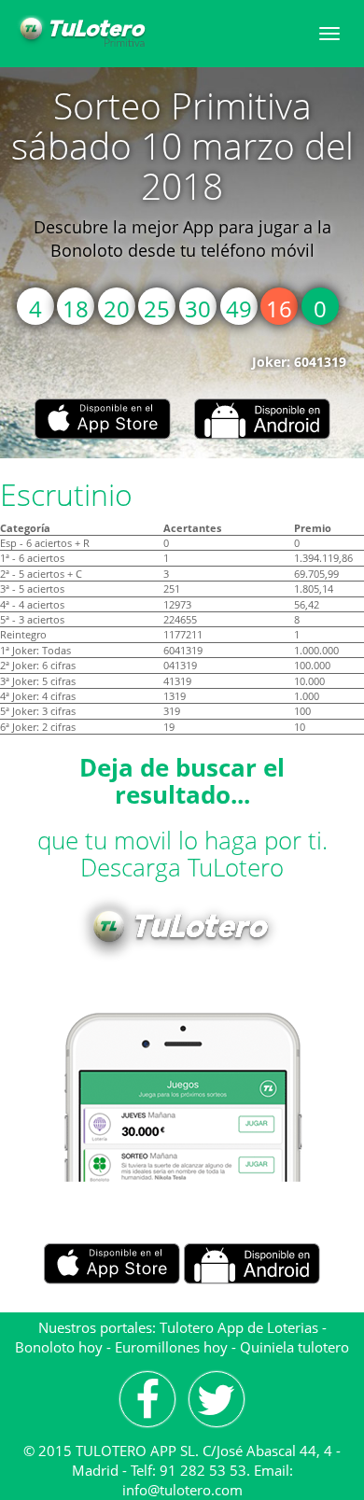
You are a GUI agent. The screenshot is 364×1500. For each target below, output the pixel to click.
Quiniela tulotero (294, 1347)
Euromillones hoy (171, 1347)
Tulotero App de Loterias (239, 1327)
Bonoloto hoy (59, 1347)
